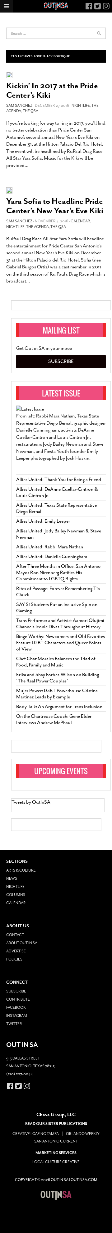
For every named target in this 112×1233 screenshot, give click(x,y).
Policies (14, 959)
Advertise (16, 951)
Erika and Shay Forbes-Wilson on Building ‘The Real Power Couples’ (57, 677)
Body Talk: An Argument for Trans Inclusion (59, 706)
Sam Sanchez (19, 105)
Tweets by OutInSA (31, 802)
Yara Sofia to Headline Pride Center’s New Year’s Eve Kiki (54, 206)
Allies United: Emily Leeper (43, 521)
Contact (15, 934)
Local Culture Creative (56, 1161)
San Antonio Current (56, 1141)
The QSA (30, 110)
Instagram (16, 1015)
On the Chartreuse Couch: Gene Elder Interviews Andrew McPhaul (53, 719)
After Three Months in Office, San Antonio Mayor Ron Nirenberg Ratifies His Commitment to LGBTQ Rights (58, 572)
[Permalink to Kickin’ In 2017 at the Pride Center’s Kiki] (9, 74)
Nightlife (81, 105)
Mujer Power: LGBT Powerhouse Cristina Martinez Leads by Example (57, 693)
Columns (15, 894)
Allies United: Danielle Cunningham (51, 556)
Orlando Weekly (83, 1133)
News (11, 878)
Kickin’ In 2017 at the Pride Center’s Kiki (52, 90)
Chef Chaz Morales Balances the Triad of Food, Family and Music (56, 661)
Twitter (14, 1023)
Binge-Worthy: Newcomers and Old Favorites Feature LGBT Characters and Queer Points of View (60, 642)
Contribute (18, 999)
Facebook (16, 1007)
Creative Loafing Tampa (35, 1133)
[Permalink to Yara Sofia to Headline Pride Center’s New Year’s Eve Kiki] (9, 190)
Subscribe (61, 361)
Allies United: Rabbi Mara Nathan (49, 547)
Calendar (80, 221)
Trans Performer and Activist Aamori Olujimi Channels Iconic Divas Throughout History (60, 623)
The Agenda (37, 226)
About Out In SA (21, 942)
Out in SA (56, 1195)
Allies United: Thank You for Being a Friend (58, 479)
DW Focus (56, 6)
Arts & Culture (21, 870)
